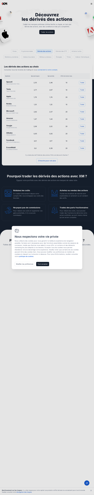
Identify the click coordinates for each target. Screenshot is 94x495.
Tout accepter (43, 264)
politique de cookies (26, 256)
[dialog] (47, 247)
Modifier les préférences (24, 264)
